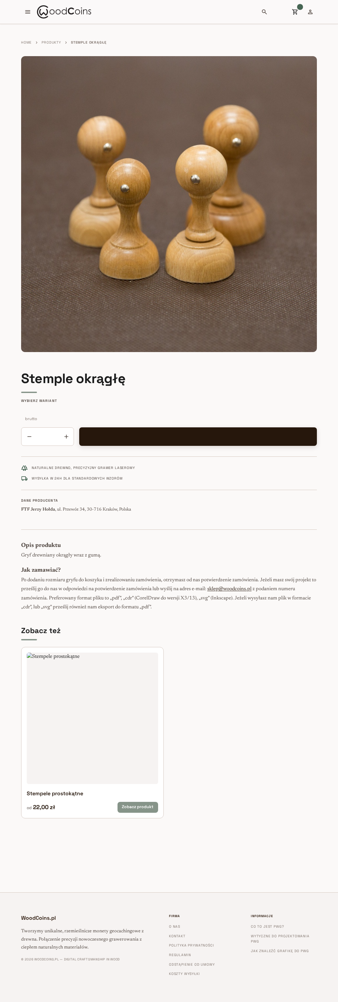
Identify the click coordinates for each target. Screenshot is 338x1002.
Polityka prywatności (191, 945)
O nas (174, 926)
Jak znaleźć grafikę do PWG (280, 951)
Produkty (51, 42)
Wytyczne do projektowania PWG (280, 939)
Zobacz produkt (137, 806)
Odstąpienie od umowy (192, 964)
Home (26, 42)
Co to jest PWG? (267, 926)
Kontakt (177, 936)
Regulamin (180, 955)
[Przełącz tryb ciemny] (279, 11)
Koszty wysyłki (184, 974)
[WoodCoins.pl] (64, 11)
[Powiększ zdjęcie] (169, 204)
